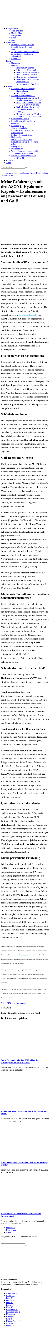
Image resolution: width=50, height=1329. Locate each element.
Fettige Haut (16, 35)
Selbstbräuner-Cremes (20, 119)
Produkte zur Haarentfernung (23, 89)
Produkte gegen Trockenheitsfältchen (19, 127)
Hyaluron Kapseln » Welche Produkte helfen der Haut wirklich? (22, 47)
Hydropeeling (16, 137)
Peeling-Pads (16, 146)
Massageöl (20, 112)
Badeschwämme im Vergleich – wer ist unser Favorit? (29, 108)
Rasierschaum (22, 91)
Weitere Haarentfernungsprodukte (25, 151)
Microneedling (17, 149)
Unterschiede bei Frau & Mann (29, 84)
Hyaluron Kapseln (28, 315)
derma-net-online (13, 173)
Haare (8, 61)
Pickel (13, 38)
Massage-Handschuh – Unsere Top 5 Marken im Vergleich (28, 103)
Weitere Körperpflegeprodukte (23, 156)
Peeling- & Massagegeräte (21, 135)
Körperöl (20, 158)
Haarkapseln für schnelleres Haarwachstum (27, 80)
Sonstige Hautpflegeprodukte (23, 95)
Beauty (33, 173)
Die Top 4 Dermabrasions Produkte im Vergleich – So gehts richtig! (24, 141)
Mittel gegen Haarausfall (26, 70)
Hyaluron (44, 173)
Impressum (24, 955)
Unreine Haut (16, 33)
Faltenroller (16, 58)
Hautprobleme (12, 28)
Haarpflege (15, 63)
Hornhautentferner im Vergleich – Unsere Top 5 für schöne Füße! (30, 115)
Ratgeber (9, 160)
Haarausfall (16, 65)
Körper (9, 86)
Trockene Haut (17, 31)
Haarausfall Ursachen (25, 68)
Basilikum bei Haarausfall (26, 75)
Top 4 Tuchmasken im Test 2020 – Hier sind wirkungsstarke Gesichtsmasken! (20, 1061)
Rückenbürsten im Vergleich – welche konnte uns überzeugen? (29, 99)
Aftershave (20, 93)
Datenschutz (11, 1230)
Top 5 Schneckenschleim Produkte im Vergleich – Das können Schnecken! (25, 54)
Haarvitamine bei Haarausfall (28, 72)
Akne (13, 40)
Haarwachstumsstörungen (26, 77)
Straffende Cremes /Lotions (22, 153)
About (8, 163)
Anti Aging (10, 42)
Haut (38, 173)
